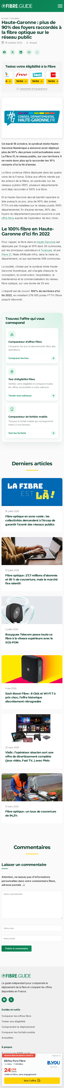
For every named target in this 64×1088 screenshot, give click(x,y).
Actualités (14, 18)
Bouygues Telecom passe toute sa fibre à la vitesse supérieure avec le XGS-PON (29, 638)
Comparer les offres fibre (16, 1016)
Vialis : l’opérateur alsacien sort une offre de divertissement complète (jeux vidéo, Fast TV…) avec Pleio (29, 756)
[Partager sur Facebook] (4, 52)
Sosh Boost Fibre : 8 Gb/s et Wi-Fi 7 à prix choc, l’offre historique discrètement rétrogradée (30, 697)
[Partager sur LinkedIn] (21, 52)
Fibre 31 (6, 254)
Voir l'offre (30, 1080)
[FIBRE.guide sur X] (11, 999)
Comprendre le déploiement (18, 1027)
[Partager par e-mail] (29, 52)
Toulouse (46, 250)
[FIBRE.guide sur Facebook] (4, 999)
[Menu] (60, 6)
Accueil (5, 18)
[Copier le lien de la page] (37, 52)
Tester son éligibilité (13, 1021)
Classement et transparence (33, 88)
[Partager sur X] (12, 52)
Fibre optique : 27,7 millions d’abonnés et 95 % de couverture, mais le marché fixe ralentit (31, 579)
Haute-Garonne (46, 242)
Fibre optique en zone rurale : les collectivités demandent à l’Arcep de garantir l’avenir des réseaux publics (30, 520)
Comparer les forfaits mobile (18, 1032)
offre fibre (8, 218)
